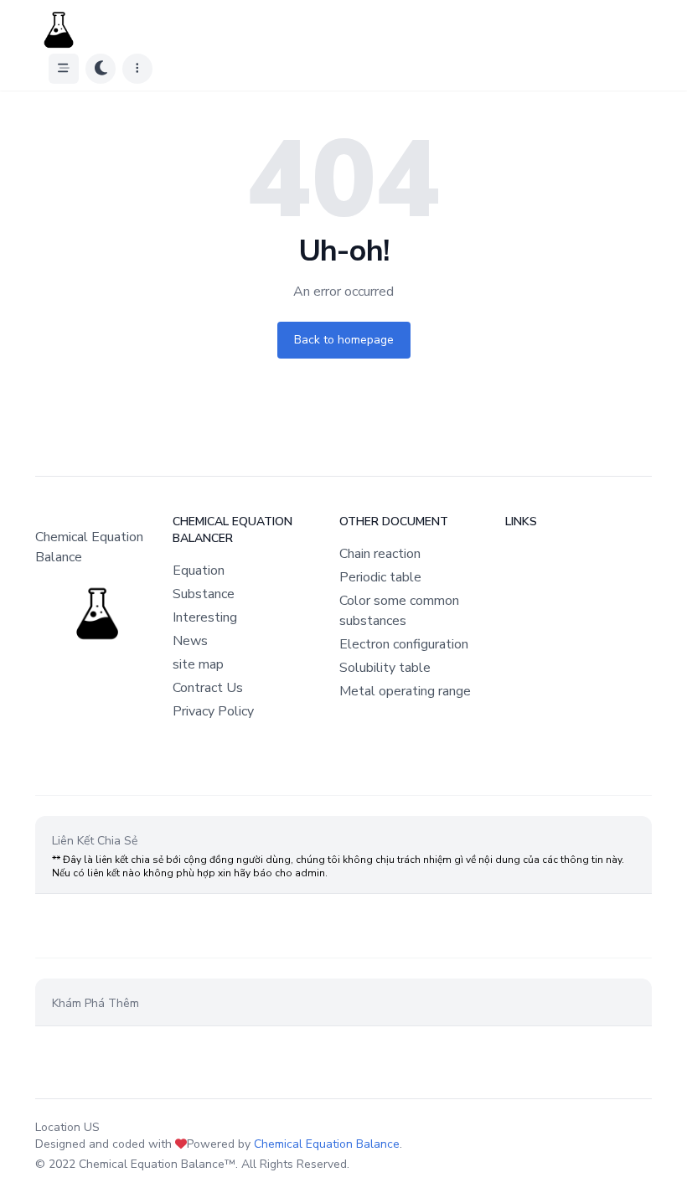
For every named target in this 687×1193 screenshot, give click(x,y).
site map (198, 664)
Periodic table (380, 577)
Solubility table (385, 667)
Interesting (205, 617)
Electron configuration (403, 644)
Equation (199, 570)
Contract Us (208, 688)
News (190, 641)
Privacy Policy (213, 711)
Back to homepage (344, 340)
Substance (204, 594)
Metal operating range (405, 691)
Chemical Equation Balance (327, 1144)
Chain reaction (380, 554)
